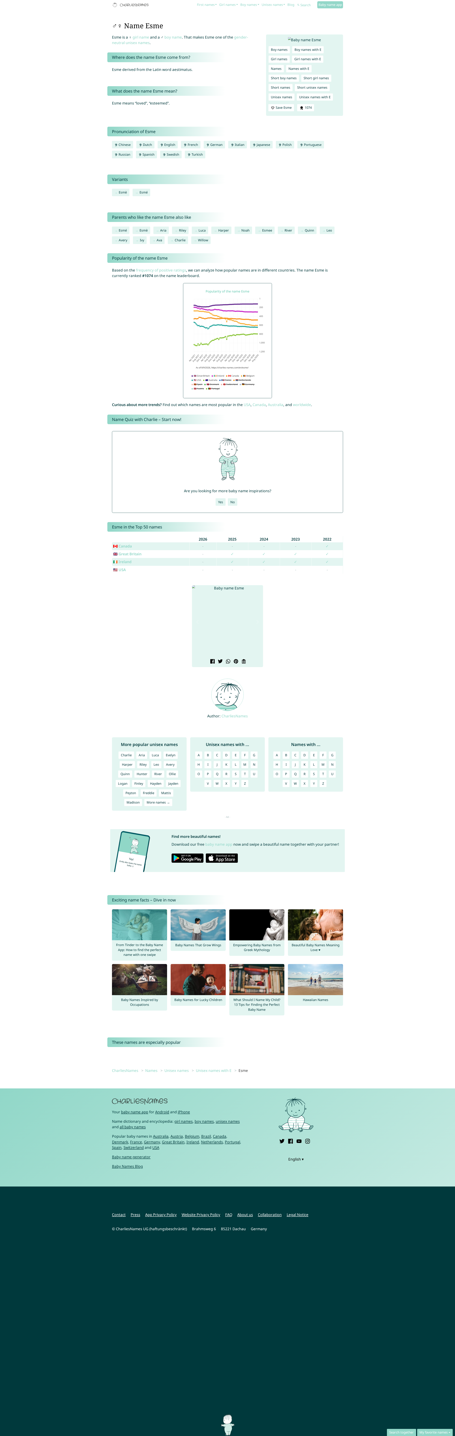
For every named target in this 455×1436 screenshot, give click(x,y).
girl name (141, 37)
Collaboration (270, 1214)
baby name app (218, 844)
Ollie (172, 774)
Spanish (148, 154)
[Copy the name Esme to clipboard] (243, 661)
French (192, 145)
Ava (159, 240)
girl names (183, 1121)
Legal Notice (297, 1214)
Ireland (192, 1141)
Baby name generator (131, 1156)
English (169, 145)
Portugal (232, 1141)
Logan (122, 783)
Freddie (148, 793)
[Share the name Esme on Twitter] (219, 661)
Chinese (124, 145)
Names (276, 68)
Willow (203, 240)
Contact (119, 1214)
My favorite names (433, 1432)
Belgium (192, 1136)
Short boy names (284, 78)
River (288, 230)
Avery (123, 240)
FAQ (228, 1214)
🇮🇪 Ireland (122, 561)
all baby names (133, 1126)
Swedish (172, 154)
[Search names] (298, 5)
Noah (245, 230)
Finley (138, 783)
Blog (290, 4)
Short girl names (316, 78)
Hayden (155, 783)
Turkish (197, 154)
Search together (401, 1432)
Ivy (142, 240)
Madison (133, 802)
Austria (176, 1136)
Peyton (130, 793)
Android (162, 1111)
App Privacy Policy (161, 1214)
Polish (287, 145)
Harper (223, 230)
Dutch (147, 145)
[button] (197, 621)
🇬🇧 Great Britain (127, 553)
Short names (280, 87)
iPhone (184, 1111)
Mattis (166, 793)
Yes (220, 502)
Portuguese (312, 145)
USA (247, 404)
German (216, 145)
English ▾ (296, 1159)
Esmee (267, 230)
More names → (158, 802)
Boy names (248, 4)
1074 (308, 107)
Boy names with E (308, 49)
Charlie (180, 240)
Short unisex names (312, 87)
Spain (117, 1147)
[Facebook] (290, 1140)
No (232, 502)
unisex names (228, 1121)
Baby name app (330, 4)
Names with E (298, 68)
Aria (163, 230)
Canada (259, 404)
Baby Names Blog (127, 1166)
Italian (239, 145)
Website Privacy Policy (201, 1214)
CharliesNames (234, 715)
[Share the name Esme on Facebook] (211, 661)
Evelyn (170, 755)
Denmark (120, 1141)
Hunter (142, 774)
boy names (204, 1121)
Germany (152, 1141)
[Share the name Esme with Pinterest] (235, 661)
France (136, 1141)
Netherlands (212, 1141)
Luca (202, 230)
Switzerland (134, 1147)
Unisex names (272, 4)
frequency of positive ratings (161, 270)
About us (245, 1214)
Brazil (206, 1136)
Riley (182, 230)
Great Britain (173, 1141)
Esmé (144, 192)
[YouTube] (299, 1140)
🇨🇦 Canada (122, 546)
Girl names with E (307, 59)
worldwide (302, 404)
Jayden (173, 783)
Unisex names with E (315, 97)
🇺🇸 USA (119, 569)
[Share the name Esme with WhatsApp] (227, 661)
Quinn (309, 230)
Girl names (227, 4)
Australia (275, 404)
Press (135, 1214)
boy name (173, 37)
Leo (329, 230)
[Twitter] (282, 1140)
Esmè (123, 192)
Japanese (263, 145)
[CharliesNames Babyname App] (131, 5)
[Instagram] (307, 1140)
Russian (124, 154)
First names (206, 4)
